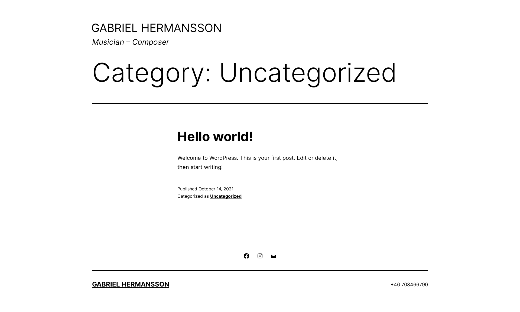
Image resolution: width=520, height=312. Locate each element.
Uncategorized (226, 196)
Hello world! (215, 136)
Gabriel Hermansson (156, 28)
